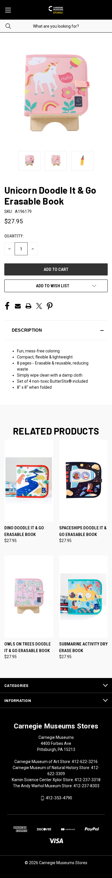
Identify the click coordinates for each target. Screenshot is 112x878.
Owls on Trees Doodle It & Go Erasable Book (27, 647)
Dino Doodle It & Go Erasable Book (24, 531)
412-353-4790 (59, 797)
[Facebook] (7, 306)
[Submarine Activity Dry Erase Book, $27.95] (83, 597)
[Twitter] (39, 306)
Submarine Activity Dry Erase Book (83, 647)
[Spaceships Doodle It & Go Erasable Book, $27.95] (83, 480)
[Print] (28, 306)
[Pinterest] (50, 306)
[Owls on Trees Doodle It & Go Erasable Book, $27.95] (28, 597)
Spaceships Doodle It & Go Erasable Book (83, 531)
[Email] (18, 306)
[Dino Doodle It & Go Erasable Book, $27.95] (28, 480)
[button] (56, 330)
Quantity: (14, 236)
